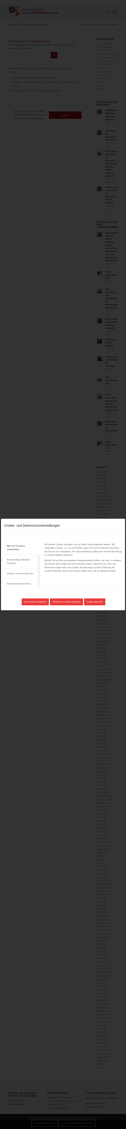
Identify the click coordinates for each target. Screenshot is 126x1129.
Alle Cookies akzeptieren (35, 602)
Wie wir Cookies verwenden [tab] (16, 548)
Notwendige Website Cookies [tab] (18, 561)
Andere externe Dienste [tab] (20, 573)
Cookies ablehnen (94, 602)
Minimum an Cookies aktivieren (66, 602)
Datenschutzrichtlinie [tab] (19, 583)
